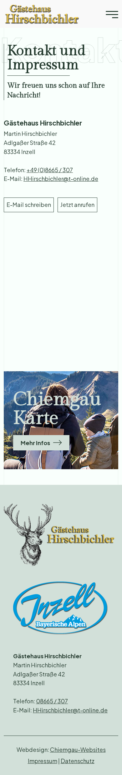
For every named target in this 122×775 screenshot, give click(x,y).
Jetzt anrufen (77, 204)
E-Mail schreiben (29, 204)
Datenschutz (77, 760)
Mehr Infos (35, 442)
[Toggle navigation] (112, 13)
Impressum (42, 760)
